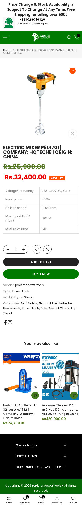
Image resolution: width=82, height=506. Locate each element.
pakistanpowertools (29, 285)
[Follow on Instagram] (10, 322)
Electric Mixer (48, 303)
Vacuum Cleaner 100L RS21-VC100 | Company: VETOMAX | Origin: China (60, 409)
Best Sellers (29, 303)
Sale (44, 308)
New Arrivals (11, 308)
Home (7, 50)
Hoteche (65, 303)
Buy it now (41, 274)
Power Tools (20, 291)
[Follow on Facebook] (5, 322)
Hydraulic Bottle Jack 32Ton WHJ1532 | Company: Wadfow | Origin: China (19, 411)
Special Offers (58, 308)
